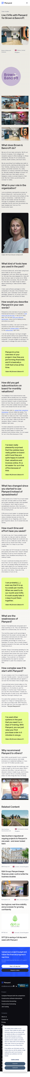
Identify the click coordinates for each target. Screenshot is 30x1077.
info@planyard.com (7, 986)
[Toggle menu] (26, 2)
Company (4, 1013)
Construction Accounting (9, 1001)
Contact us (5, 1019)
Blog (3, 1025)
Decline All (15, 1067)
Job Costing (5, 1006)
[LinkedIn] (16, 986)
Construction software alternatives (12, 998)
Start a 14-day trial (15, 966)
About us (4, 1016)
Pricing (4, 1022)
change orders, (14, 328)
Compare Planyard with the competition (13, 995)
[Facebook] (14, 986)
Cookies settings (15, 1059)
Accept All (15, 1063)
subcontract (9, 330)
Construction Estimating (9, 1004)
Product (4, 992)
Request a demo (15, 970)
